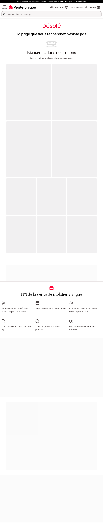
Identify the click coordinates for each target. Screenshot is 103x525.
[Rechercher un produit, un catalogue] (4, 14)
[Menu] (4, 6)
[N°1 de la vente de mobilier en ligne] (22, 7)
